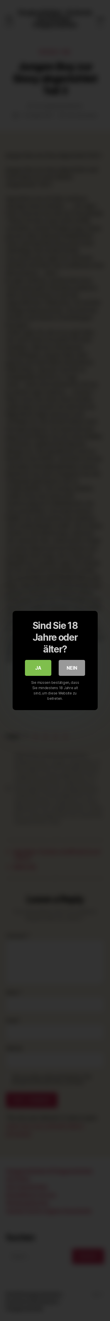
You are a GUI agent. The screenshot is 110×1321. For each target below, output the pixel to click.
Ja (38, 668)
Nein (72, 668)
